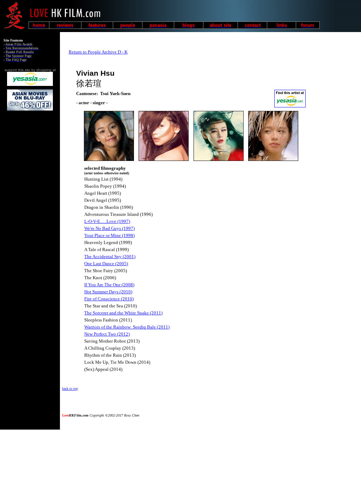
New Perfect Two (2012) (107, 334)
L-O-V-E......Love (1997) (107, 221)
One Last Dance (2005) (106, 263)
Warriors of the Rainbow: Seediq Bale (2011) (127, 327)
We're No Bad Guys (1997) (109, 228)
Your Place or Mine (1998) (109, 235)
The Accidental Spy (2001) (109, 256)
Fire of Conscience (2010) (109, 298)
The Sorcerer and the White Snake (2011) (123, 313)
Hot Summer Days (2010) (108, 291)
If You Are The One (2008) (109, 284)
